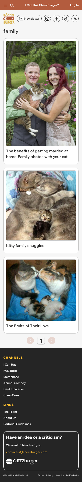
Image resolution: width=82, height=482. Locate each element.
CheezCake (11, 395)
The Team (10, 412)
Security (60, 475)
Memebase (11, 377)
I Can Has (9, 364)
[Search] (12, 5)
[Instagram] (47, 18)
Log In (74, 5)
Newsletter (31, 18)
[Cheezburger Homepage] (41, 462)
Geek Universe (13, 389)
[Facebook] (56, 18)
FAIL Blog (10, 371)
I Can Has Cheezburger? (42, 5)
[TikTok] (65, 18)
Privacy (49, 475)
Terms (41, 475)
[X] (75, 18)
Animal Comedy (14, 383)
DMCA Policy (72, 475)
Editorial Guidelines (17, 424)
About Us (9, 418)
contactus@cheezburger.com (26, 452)
